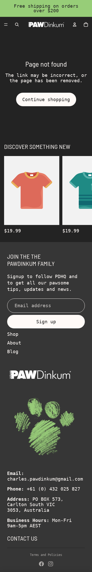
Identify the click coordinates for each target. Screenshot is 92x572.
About (14, 342)
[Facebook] (41, 564)
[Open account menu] (74, 24)
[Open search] (16, 24)
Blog (12, 351)
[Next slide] (82, 194)
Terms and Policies (46, 555)
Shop (12, 334)
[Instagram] (51, 564)
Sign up (46, 321)
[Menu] (6, 24)
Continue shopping (46, 99)
